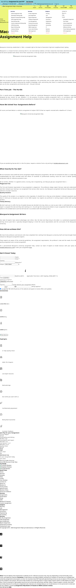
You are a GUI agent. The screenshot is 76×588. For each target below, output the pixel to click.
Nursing (47, 13)
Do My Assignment (32, 13)
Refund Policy (4, 488)
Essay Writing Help (15, 21)
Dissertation (3, 496)
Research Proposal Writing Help (18, 17)
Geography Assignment (68, 19)
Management (49, 17)
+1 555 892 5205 (12, 4)
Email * (17, 259)
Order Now (14, 462)
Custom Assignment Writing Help (18, 23)
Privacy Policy (4, 486)
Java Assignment (32, 15)
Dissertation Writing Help (16, 15)
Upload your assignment (6, 279)
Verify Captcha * (36, 286)
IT (46, 27)
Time (1, 277)
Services (2, 473)
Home (1, 472)
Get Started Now (4, 290)
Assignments (3, 495)
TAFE (1, 500)
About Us (64, 13)
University (55, 7)
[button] (71, 6)
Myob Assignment (32, 17)
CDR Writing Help (15, 25)
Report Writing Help (15, 27)
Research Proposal (5, 501)
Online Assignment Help (16, 13)
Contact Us (64, 11)
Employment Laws (5, 526)
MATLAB (48, 31)
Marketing (48, 23)
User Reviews (3, 480)
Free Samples (48, 7)
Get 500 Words (5, 587)
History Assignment (67, 23)
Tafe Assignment (32, 31)
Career (63, 17)
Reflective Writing (67, 27)
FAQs (63, 15)
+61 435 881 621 (28, 4)
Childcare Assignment (33, 19)
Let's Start (3, 451)
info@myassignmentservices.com (44, 4)
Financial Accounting (33, 23)
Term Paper (65, 21)
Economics (48, 19)
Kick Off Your (17, 1)
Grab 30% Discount (7, 461)
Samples (2, 475)
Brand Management (32, 25)
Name (17, 257)
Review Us (3, 485)
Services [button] (40, 7)
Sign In (57, 4)
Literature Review (15, 29)
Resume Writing (14, 31)
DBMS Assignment (32, 27)
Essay (1, 498)
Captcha (2, 284)
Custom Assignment (5, 503)
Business (48, 29)
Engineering (48, 21)
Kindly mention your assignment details (24, 284)
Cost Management (32, 21)
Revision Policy (4, 490)
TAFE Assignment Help (16, 19)
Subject (2, 264)
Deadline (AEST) (19, 276)
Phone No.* (18, 262)
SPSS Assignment (67, 31)
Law (47, 15)
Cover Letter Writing (32, 29)
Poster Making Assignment (69, 29)
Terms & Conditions (5, 491)
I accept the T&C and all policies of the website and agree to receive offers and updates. (26, 289)
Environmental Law (67, 25)
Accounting (48, 25)
